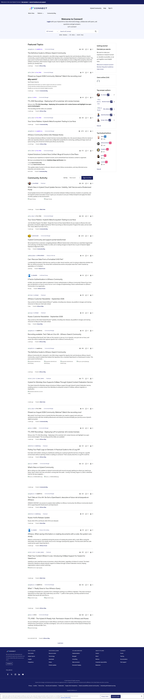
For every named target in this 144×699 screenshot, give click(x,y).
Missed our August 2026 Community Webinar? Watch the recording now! (55, 76)
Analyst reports (31, 656)
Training (122, 656)
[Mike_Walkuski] (105, 111)
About (97, 656)
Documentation (123, 659)
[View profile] (31, 49)
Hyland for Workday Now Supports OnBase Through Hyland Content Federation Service (60, 382)
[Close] (141, 696)
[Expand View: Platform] (43, 13)
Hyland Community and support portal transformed (47, 240)
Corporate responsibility (101, 662)
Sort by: (65, 178)
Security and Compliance (51, 685)
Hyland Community (95, 8)
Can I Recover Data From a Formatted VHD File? (45, 259)
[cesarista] (103, 164)
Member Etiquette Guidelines (105, 67)
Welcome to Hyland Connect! (105, 65)
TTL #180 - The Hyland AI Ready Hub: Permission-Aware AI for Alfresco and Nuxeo (58, 618)
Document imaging (76, 665)
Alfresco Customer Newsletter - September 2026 (46, 299)
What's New (42, 209)
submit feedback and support (37, 2)
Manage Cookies (105, 696)
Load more (60, 643)
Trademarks (61, 685)
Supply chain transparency (71, 685)
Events (121, 653)
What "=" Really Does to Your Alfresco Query (44, 588)
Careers (97, 653)
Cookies (35, 685)
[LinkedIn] (19, 674)
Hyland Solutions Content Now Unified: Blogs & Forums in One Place (53, 154)
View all (99, 126)
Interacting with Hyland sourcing (108, 685)
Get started (24, 2)
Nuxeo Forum (42, 268)
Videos (50, 662)
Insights (30, 659)
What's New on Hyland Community (41, 467)
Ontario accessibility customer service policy (89, 685)
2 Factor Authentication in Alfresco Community (45, 279)
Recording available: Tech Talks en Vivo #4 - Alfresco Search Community (54, 334)
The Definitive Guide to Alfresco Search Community (47, 53)
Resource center (52, 653)
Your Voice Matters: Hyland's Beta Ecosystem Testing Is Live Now (52, 121)
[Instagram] (15, 674)
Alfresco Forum (41, 288)
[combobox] (79, 31)
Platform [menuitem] (40, 13)
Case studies (31, 653)
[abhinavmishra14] (105, 145)
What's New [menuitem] (31, 13)
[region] (72, 696)
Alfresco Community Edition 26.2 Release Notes (45, 135)
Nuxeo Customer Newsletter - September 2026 (45, 317)
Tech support (123, 662)
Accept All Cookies (116, 696)
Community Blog (44, 91)
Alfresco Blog (42, 66)
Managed (74, 656)
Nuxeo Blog (39, 324)
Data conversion (76, 662)
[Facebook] (7, 674)
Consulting (74, 659)
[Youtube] (23, 674)
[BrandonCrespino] (105, 104)
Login (49, 22)
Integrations (31, 662)
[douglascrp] (103, 151)
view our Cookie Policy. (66, 697)
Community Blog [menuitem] (51, 13)
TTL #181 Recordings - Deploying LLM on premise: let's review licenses (53, 101)
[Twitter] (11, 674)
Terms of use (41, 685)
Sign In (110, 8)
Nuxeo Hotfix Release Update (39, 518)
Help (104, 8)
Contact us (9, 663)
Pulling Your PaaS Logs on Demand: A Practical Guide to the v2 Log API (54, 450)
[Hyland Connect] (38, 8)
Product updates (52, 665)
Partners (97, 659)
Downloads (51, 659)
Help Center (100, 69)
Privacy (30, 685)
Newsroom (98, 665)
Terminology (52, 656)
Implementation (76, 653)
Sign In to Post (87, 178)
